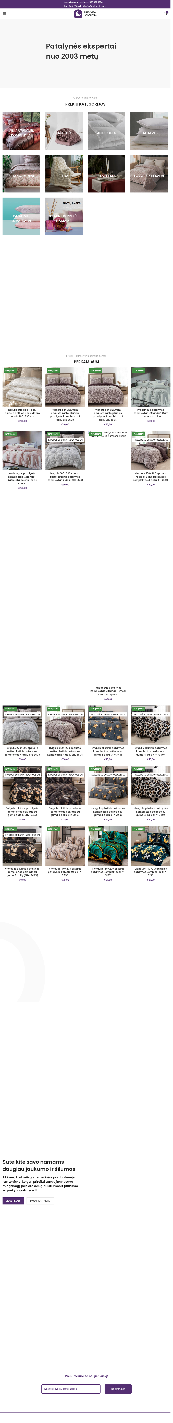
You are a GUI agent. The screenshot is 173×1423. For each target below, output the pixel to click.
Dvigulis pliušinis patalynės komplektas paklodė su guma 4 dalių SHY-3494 (150, 751)
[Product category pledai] (64, 173)
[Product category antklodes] (106, 131)
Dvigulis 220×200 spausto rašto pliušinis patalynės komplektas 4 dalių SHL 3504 (65, 751)
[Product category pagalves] (149, 131)
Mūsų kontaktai (40, 1200)
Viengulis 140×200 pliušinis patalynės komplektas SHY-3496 (65, 872)
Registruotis (118, 1388)
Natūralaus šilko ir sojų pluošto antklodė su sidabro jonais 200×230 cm (22, 413)
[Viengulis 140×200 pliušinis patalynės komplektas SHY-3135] (151, 846)
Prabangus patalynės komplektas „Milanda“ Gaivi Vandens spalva (150, 413)
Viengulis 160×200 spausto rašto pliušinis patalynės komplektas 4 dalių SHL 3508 (65, 477)
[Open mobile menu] (4, 13)
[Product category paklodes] (64, 131)
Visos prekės (13, 1200)
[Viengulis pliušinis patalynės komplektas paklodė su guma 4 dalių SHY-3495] (108, 785)
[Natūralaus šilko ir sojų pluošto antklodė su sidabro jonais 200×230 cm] (22, 387)
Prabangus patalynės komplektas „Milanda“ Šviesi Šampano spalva (108, 691)
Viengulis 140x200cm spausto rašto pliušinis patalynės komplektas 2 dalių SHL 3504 (108, 415)
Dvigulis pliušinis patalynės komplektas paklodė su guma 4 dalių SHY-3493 (22, 812)
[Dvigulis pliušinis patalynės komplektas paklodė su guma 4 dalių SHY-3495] (108, 725)
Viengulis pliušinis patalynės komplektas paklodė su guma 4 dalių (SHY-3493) (22, 872)
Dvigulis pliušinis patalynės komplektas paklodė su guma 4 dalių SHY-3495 (108, 751)
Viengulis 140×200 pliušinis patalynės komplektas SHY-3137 (108, 872)
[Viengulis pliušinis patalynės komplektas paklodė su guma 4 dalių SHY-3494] (151, 785)
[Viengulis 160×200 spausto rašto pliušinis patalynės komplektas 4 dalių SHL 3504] (151, 450)
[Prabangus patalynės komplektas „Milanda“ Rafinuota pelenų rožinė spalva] (22, 450)
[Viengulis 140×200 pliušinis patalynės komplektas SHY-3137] (108, 846)
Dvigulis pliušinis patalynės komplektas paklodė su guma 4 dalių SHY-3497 (65, 812)
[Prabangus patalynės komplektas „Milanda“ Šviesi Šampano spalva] (108, 558)
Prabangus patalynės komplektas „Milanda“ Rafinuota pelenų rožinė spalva (22, 478)
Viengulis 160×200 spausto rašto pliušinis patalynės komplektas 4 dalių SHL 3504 (150, 477)
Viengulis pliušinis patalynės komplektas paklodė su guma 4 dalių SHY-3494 (151, 812)
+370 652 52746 (96, 2)
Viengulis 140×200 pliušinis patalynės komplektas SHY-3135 (151, 872)
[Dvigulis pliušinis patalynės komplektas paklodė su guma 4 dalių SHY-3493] (22, 785)
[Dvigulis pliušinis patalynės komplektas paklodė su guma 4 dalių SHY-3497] (65, 785)
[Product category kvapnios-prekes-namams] (64, 216)
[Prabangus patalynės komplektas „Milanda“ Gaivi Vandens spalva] (151, 387)
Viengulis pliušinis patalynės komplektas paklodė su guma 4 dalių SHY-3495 (108, 812)
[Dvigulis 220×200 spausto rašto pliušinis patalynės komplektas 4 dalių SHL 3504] (65, 725)
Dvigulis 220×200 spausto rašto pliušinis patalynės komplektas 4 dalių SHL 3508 (22, 751)
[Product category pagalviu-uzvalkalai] (21, 216)
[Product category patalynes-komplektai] (21, 131)
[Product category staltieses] (106, 173)
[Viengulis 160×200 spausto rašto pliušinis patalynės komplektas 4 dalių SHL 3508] (65, 450)
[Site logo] (85, 13)
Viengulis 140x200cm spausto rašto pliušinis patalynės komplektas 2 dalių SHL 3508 (65, 415)
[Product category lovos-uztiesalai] (149, 173)
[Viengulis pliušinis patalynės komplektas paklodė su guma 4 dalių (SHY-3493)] (22, 846)
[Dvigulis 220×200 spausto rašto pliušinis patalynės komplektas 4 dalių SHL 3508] (22, 725)
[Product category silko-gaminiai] (21, 173)
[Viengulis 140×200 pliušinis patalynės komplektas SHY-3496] (65, 846)
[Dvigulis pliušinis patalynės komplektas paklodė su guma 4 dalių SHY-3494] (151, 725)
